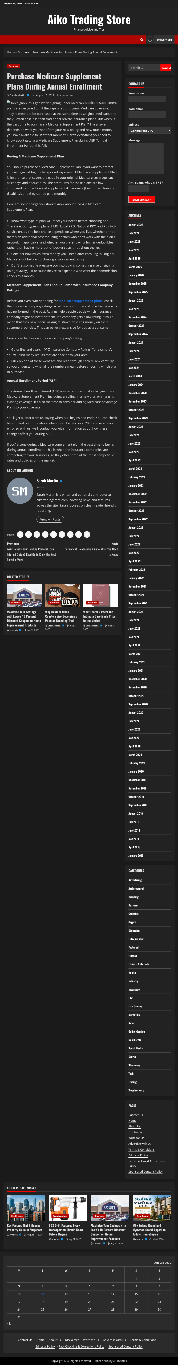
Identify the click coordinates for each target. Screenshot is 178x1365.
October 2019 (136, 797)
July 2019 (133, 822)
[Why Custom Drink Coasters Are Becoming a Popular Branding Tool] (62, 595)
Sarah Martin (18, 95)
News (131, 1023)
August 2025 (135, 300)
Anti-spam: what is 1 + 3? (145, 183)
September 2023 (138, 418)
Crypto (132, 922)
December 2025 (137, 283)
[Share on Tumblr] (70, 534)
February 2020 (136, 763)
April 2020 (134, 746)
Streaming (134, 1065)
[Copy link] (87, 534)
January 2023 (136, 485)
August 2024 (135, 342)
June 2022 (134, 544)
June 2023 (134, 443)
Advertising (135, 880)
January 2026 (136, 275)
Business (13, 66)
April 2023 (134, 460)
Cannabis (133, 914)
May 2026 (134, 250)
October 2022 (136, 510)
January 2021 (135, 670)
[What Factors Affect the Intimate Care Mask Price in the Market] (100, 595)
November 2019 (137, 788)
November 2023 (137, 401)
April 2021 (134, 645)
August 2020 (135, 712)
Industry (133, 981)
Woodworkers (136, 1090)
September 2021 (137, 603)
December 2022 (137, 494)
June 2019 (134, 830)
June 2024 (134, 359)
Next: (91, 548)
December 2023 (137, 393)
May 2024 (133, 368)
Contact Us (135, 1115)
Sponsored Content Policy (145, 1172)
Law (130, 998)
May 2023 (133, 452)
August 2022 (135, 527)
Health (132, 973)
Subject (133, 125)
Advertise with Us (139, 1144)
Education (134, 930)
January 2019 (135, 855)
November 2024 (137, 317)
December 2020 (137, 679)
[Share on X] (28, 534)
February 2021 (136, 662)
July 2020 (134, 721)
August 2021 (135, 612)
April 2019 (134, 847)
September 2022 (138, 519)
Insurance (134, 989)
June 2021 (134, 628)
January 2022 (136, 578)
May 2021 (133, 637)
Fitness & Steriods (138, 964)
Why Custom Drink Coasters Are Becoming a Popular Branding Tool (61, 616)
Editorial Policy (138, 1155)
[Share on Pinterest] (53, 534)
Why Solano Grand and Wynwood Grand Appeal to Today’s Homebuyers (149, 1229)
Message (134, 140)
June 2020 (134, 729)
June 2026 (134, 241)
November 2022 (137, 502)
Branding (133, 897)
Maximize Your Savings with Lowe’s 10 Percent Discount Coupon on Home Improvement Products (24, 618)
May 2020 (134, 738)
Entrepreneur (136, 939)
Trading (132, 1082)
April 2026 (134, 258)
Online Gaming (136, 1031)
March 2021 (134, 654)
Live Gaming (135, 1006)
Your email (136, 109)
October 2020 (136, 696)
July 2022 (133, 536)
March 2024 (135, 376)
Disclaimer (135, 1132)
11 (42, 1294)
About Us (134, 1126)
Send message (141, 200)
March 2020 (135, 754)
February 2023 (136, 477)
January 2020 (136, 771)
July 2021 (133, 620)
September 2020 (138, 704)
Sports (132, 1056)
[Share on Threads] (78, 534)
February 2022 (136, 569)
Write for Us (136, 1138)
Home (132, 1121)
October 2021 (136, 595)
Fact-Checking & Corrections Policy (81, 1346)
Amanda (14, 630)
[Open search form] (141, 39)
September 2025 (138, 292)
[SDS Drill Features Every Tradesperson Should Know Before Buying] (68, 1208)
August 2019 (135, 813)
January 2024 (136, 384)
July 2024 (133, 351)
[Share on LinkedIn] (37, 534)
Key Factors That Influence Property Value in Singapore (24, 1227)
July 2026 (134, 233)
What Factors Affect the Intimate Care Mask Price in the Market (99, 616)
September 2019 (137, 805)
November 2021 (137, 586)
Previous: (31, 551)
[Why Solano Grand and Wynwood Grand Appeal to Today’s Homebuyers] (152, 1208)
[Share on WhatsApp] (45, 534)
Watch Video (164, 40)
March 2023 (135, 468)
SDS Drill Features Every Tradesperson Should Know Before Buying (66, 1229)
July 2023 (133, 435)
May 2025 (133, 309)
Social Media (135, 1048)
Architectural (136, 888)
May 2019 (133, 839)
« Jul (9, 1323)
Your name (136, 93)
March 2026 (135, 267)
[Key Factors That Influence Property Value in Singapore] (26, 1208)
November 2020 (137, 687)
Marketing (134, 1014)
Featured (133, 947)
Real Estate (134, 1040)
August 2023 (135, 427)
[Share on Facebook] (20, 534)
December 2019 (137, 780)
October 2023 (136, 410)
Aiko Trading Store (89, 19)
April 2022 (134, 561)
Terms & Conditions (141, 1150)
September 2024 (138, 334)
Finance (132, 956)
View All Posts (50, 519)
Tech (131, 1073)
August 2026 (135, 225)
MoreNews (102, 1361)
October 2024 (136, 325)
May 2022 (133, 553)
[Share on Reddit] (62, 534)
